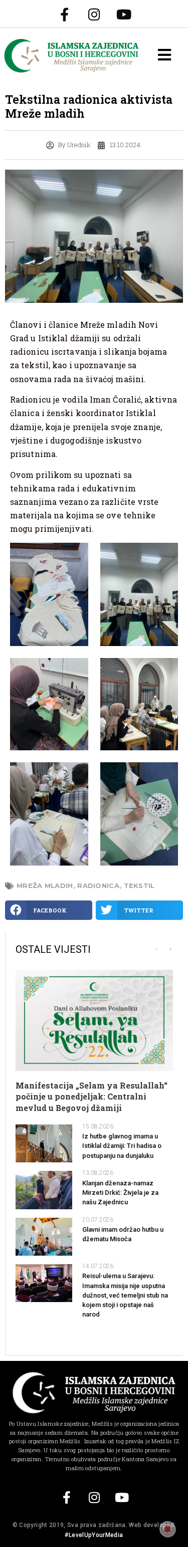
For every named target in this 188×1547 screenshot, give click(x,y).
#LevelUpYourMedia (94, 1535)
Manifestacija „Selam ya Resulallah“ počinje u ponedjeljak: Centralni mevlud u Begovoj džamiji (91, 1096)
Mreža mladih (45, 885)
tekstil (139, 885)
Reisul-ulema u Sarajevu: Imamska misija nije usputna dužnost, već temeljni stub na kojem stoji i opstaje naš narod (125, 1295)
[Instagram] (94, 13)
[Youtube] (123, 13)
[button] (48, 910)
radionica (98, 885)
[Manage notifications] (167, 1529)
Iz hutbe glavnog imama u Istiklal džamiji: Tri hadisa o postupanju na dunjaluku (121, 1145)
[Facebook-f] (64, 13)
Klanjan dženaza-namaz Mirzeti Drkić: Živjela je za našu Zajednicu (120, 1192)
